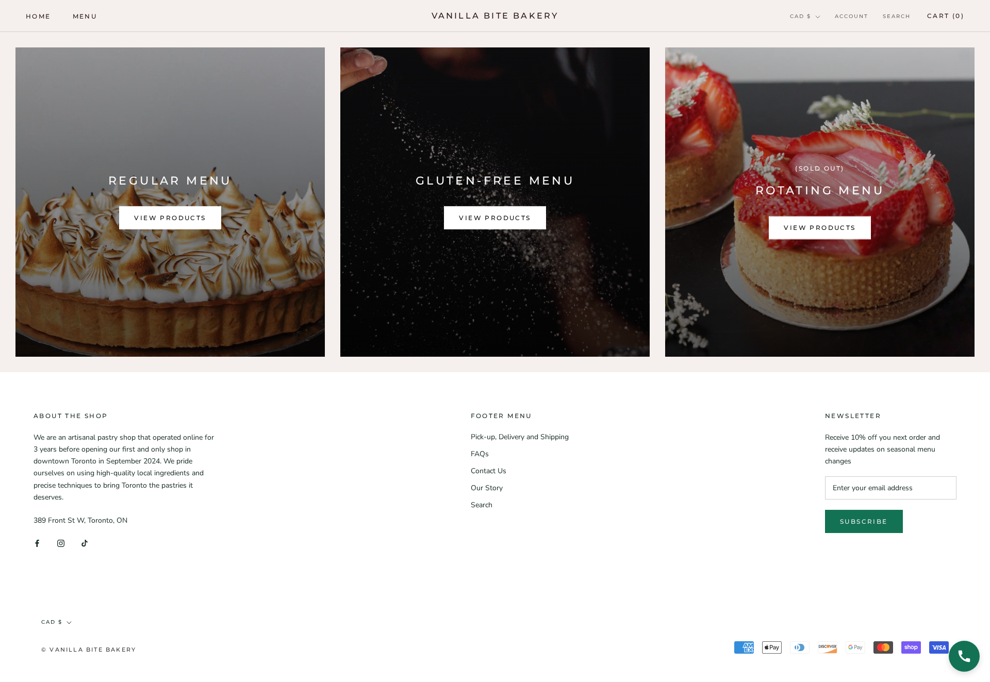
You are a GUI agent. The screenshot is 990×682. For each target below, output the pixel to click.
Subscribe (864, 521)
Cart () (945, 16)
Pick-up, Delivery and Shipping (520, 437)
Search (897, 16)
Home (38, 16)
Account (851, 16)
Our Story (487, 488)
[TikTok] (84, 542)
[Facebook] (37, 542)
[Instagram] (60, 542)
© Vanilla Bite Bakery (88, 649)
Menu (85, 16)
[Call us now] (964, 656)
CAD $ (800, 16)
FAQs (480, 454)
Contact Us (488, 471)
